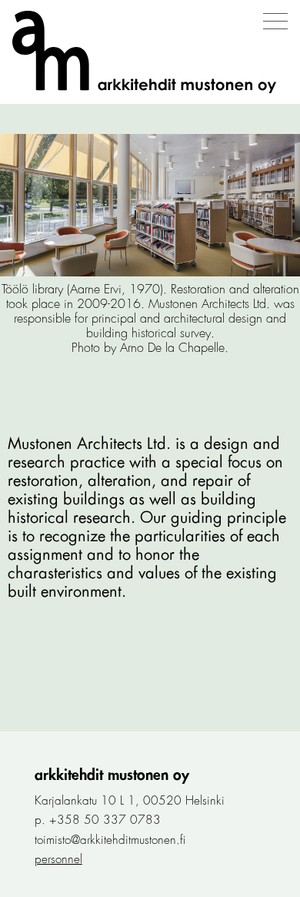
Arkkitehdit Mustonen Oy (112, 775)
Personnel (58, 859)
